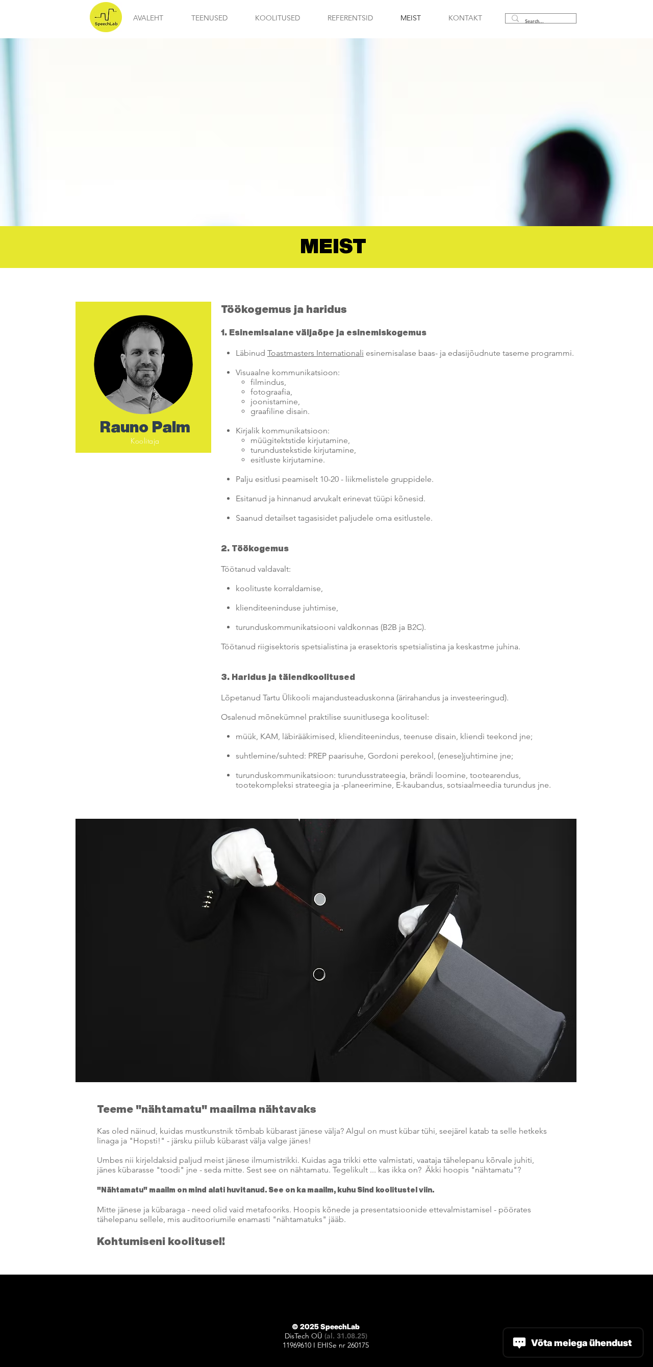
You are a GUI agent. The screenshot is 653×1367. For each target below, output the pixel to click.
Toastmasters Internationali (315, 353)
